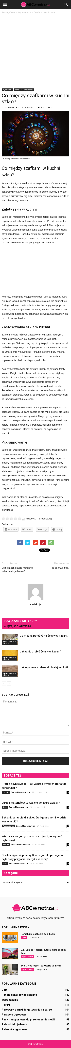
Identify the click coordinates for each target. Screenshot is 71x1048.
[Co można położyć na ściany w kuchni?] (10, 639)
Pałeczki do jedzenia (15, 1024)
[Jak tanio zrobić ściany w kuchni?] (10, 655)
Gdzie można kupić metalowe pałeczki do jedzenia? (18, 569)
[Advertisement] (35, 51)
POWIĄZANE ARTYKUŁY (20, 621)
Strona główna (8, 12)
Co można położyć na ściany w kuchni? (44, 635)
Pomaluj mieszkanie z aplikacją (38, 934)
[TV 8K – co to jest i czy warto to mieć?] (10, 969)
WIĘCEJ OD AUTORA (17, 626)
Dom (5, 807)
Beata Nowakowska (20, 792)
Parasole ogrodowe (14, 1014)
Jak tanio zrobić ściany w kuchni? (41, 651)
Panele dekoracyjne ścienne (19, 994)
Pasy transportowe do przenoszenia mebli (28, 1019)
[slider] (11, 518)
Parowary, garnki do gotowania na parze (27, 1009)
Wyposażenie (7, 90)
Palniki (6, 1004)
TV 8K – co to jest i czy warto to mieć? (41, 965)
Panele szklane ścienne (24, 90)
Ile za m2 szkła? (60, 567)
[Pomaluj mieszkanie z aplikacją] (10, 937)
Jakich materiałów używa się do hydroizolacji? (31, 802)
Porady (6, 792)
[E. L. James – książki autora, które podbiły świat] (10, 953)
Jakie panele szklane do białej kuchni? (44, 667)
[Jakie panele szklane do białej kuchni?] (10, 671)
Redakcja (12, 107)
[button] (66, 4)
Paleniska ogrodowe (14, 1029)
